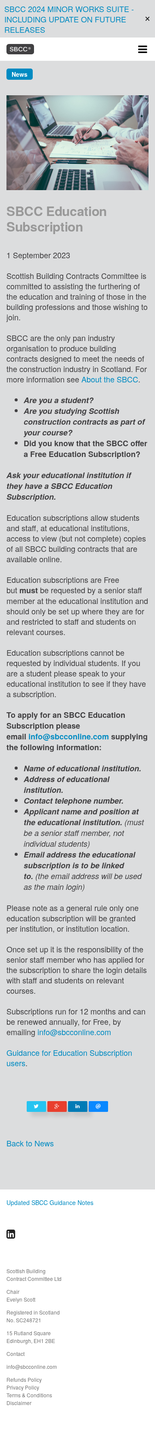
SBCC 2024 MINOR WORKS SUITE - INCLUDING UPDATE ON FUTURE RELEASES (69, 19)
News (20, 74)
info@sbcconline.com (68, 736)
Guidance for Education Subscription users (69, 1057)
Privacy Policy (22, 1387)
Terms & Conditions (29, 1395)
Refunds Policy (24, 1379)
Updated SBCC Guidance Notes (49, 1202)
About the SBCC (109, 379)
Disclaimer (18, 1402)
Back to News (30, 1143)
